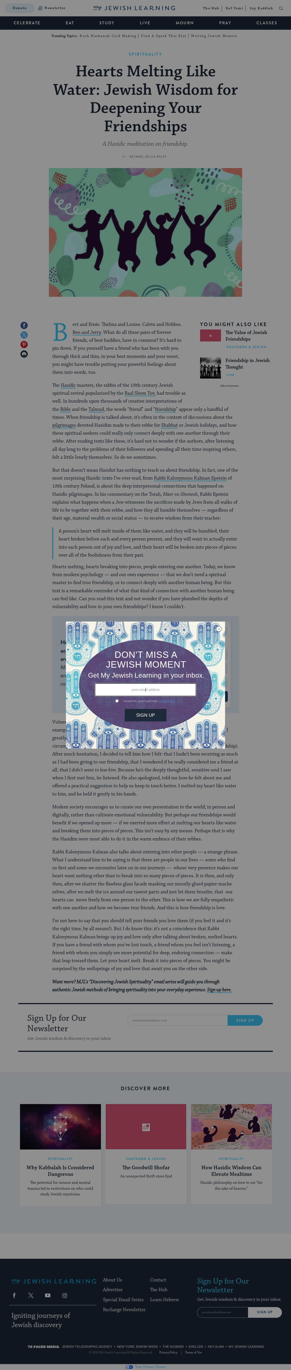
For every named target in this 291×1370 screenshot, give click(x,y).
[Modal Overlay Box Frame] (145, 685)
